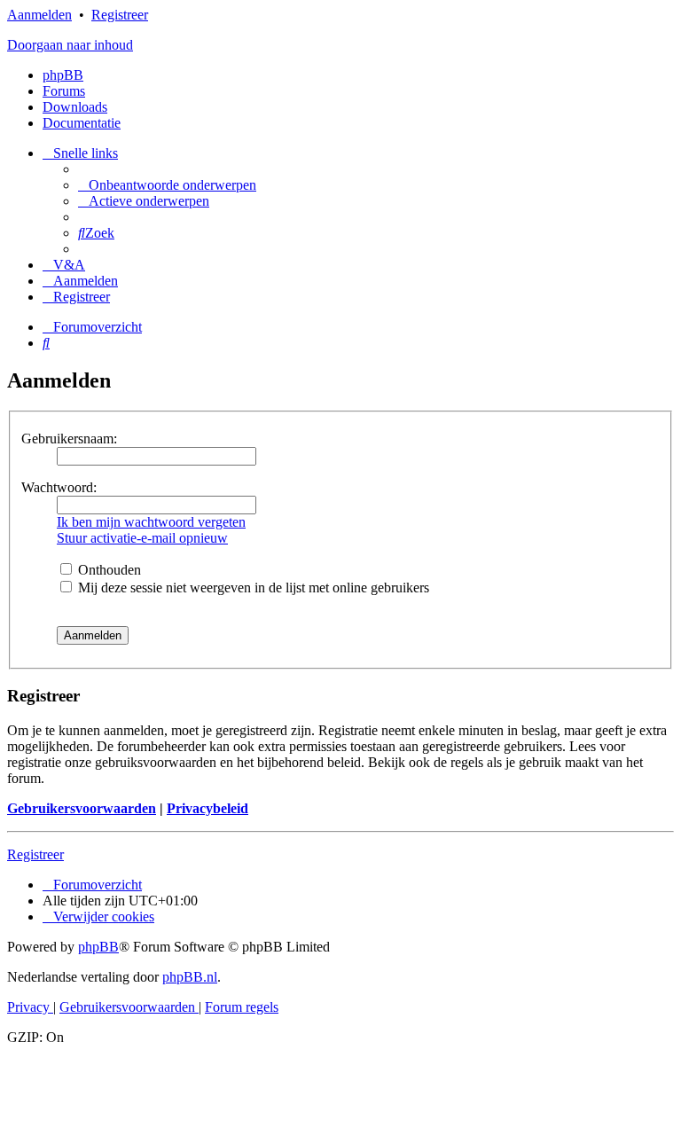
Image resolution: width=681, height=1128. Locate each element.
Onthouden (107, 569)
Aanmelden (39, 14)
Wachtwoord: (59, 487)
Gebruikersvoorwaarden (81, 808)
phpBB (63, 74)
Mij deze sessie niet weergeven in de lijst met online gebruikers (251, 587)
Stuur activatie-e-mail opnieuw (142, 537)
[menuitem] (167, 184)
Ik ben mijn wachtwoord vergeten (151, 521)
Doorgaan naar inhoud (70, 44)
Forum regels (241, 1006)
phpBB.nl (189, 976)
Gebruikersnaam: (69, 438)
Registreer (119, 14)
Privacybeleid (207, 808)
